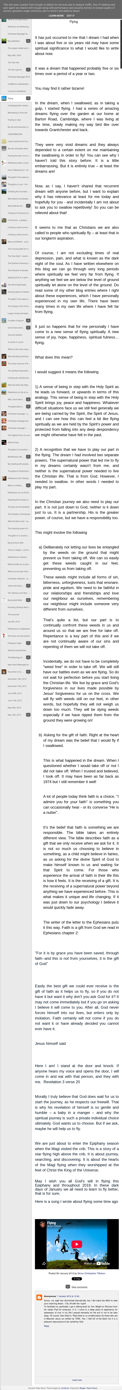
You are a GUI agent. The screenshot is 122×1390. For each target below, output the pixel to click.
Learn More (56, 15)
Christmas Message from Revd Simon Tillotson (28, 33)
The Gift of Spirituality (17, 284)
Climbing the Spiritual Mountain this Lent (25, 377)
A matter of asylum (16, 320)
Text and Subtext (15, 334)
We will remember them (18, 148)
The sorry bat (13, 614)
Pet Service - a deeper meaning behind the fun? (28, 220)
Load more (77, 1379)
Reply (46, 1325)
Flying (10, 98)
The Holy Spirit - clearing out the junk (24, 256)
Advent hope (13, 442)
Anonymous (50, 1296)
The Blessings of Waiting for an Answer (24, 657)
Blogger (83, 1388)
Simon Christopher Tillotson (91, 1273)
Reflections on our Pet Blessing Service (25, 492)
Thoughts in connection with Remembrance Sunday (30, 449)
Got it (71, 15)
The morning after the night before (22, 248)
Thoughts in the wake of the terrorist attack (26, 177)
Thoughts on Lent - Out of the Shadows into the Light (30, 184)
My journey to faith (16, 542)
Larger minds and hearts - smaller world (25, 313)
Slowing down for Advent (18, 291)
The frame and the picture (19, 635)
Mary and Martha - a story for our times (24, 241)
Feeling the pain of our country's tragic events (27, 155)
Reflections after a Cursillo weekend (23, 162)
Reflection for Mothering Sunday (22, 26)
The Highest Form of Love (19, 435)
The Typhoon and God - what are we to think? (27, 592)
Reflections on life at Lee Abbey (21, 392)
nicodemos (65, 1388)
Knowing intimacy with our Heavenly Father (26, 607)
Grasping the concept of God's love (23, 499)
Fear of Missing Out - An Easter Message (25, 170)
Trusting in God (14, 119)
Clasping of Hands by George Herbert (24, 213)
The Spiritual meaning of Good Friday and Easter (29, 263)
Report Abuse (92, 1388)
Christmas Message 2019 (19, 76)
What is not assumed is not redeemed (24, 19)
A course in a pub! (15, 342)
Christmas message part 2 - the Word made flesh (29, 420)
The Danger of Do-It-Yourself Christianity (25, 306)
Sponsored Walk (15, 600)
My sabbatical (14, 41)
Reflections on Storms (17, 557)
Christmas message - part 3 (19, 413)
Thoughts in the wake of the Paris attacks (25, 299)
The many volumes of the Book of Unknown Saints (29, 363)
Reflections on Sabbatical (19, 628)
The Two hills (13, 62)
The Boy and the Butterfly (18, 506)
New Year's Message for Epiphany (22, 664)
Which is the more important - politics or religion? (29, 349)
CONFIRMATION (15, 134)
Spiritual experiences (17, 650)
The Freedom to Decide (18, 270)
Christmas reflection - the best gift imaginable (27, 578)
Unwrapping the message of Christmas (24, 105)
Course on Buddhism (17, 91)
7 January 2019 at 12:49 (68, 1296)
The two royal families (17, 69)
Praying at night (14, 643)
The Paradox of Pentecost (19, 514)
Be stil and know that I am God (21, 127)
